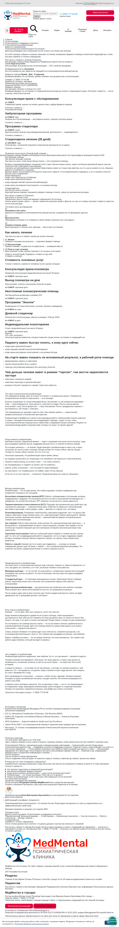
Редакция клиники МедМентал (19, 155)
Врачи (21, 879)
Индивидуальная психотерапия (27, 324)
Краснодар (45, 896)
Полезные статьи (82, 30)
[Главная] (7, 30)
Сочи (53, 896)
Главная (8, 39)
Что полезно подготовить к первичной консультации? (30, 769)
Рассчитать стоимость (15, 195)
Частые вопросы (65, 62)
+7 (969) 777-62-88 (69, 14)
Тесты (60, 879)
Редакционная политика (57, 887)
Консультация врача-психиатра (27, 269)
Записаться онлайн (93, 879)
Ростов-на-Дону (12, 896)
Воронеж (60, 896)
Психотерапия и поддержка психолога (21, 43)
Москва (22, 896)
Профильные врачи (49, 62)
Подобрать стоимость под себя (38, 254)
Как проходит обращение (35, 887)
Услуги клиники (11, 41)
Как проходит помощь (14, 62)
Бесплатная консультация (19, 906)
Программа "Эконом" (20, 302)
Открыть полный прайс (15, 254)
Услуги (15, 879)
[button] (19, 30)
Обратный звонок (100, 12)
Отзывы (45, 30)
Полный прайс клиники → (37, 153)
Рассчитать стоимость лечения (101, 18)
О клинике (68, 30)
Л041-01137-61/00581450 (54, 913)
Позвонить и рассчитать (15, 153)
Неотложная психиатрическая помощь (32, 291)
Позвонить (36, 60)
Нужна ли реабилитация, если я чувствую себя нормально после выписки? (39, 777)
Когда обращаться (32, 62)
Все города (52, 879)
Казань (67, 896)
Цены (95, 30)
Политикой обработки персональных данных (32, 924)
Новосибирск (76, 896)
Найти (36, 16)
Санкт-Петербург (33, 896)
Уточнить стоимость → (15, 108)
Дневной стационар (19, 313)
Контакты (107, 30)
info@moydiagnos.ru (105, 3)
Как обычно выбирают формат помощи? (24, 771)
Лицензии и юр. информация (80, 887)
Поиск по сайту (39, 11)
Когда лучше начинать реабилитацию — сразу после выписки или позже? (39, 773)
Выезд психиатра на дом (22, 280)
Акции (56, 30)
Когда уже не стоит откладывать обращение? (26, 762)
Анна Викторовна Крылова (53, 155)
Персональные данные (103, 887)
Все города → (88, 896)
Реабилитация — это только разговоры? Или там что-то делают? (35, 775)
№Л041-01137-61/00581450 (26, 85)
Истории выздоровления (74, 879)
